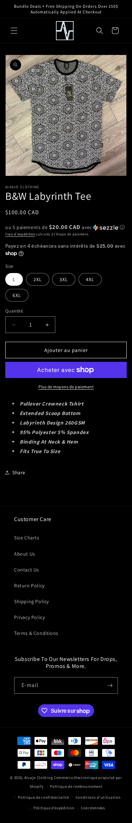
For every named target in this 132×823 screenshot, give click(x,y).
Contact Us (26, 570)
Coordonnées (93, 807)
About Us (24, 554)
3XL (63, 279)
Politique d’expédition (53, 807)
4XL (90, 279)
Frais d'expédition (20, 234)
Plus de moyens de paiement (66, 386)
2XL (37, 279)
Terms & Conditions (36, 633)
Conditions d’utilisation (98, 797)
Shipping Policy (31, 601)
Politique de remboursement (76, 786)
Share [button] (18, 472)
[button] (14, 30)
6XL (17, 295)
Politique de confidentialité (43, 797)
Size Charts (26, 537)
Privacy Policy (29, 617)
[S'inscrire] (110, 685)
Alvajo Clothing (38, 777)
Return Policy (29, 585)
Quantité (14, 311)
